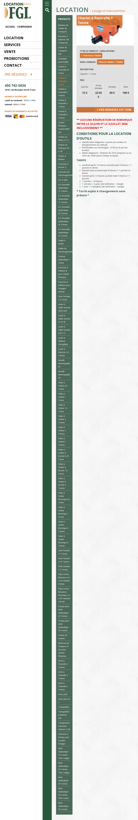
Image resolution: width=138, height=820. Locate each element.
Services (12, 44)
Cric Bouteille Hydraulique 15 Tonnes (64, 198)
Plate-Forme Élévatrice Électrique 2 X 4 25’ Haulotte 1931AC (64, 595)
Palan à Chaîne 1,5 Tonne (62, 408)
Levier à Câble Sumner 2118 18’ (64, 318)
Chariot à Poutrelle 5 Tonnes (63, 114)
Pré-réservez (16, 74)
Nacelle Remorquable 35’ (64, 363)
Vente (10, 51)
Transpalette (63, 707)
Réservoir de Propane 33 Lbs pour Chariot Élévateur (63, 649)
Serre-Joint (62, 694)
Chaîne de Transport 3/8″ (62, 50)
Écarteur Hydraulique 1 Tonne (64, 259)
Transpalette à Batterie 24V (63, 714)
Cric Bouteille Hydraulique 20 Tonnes (64, 210)
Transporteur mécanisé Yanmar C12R (64, 726)
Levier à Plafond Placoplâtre (63, 341)
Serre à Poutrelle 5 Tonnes (63, 686)
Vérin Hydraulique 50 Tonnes (63, 806)
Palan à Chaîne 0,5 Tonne (62, 385)
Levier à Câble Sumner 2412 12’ (64, 329)
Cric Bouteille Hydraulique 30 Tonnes (64, 221)
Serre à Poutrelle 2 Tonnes (63, 663)
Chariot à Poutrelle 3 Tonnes (63, 103)
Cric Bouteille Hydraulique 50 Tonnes (64, 232)
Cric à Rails (63, 180)
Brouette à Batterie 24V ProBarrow (63, 39)
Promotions (16, 58)
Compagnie (24, 26)
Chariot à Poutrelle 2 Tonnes (63, 92)
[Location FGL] (15, 9)
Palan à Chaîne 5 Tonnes (62, 441)
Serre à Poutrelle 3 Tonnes (63, 675)
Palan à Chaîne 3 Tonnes (62, 430)
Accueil (10, 26)
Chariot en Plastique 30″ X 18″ (64, 148)
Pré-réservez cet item (114, 110)
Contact (13, 65)
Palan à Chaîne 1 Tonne (62, 396)
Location (13, 37)
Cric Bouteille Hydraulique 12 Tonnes (64, 187)
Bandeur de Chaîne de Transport (63, 28)
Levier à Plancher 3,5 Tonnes (63, 352)
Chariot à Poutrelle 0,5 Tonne (63, 69)
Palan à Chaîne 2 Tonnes (62, 419)
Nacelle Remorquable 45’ (64, 374)
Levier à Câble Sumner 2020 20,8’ (64, 307)
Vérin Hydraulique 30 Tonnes (63, 780)
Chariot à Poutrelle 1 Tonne (63, 81)
